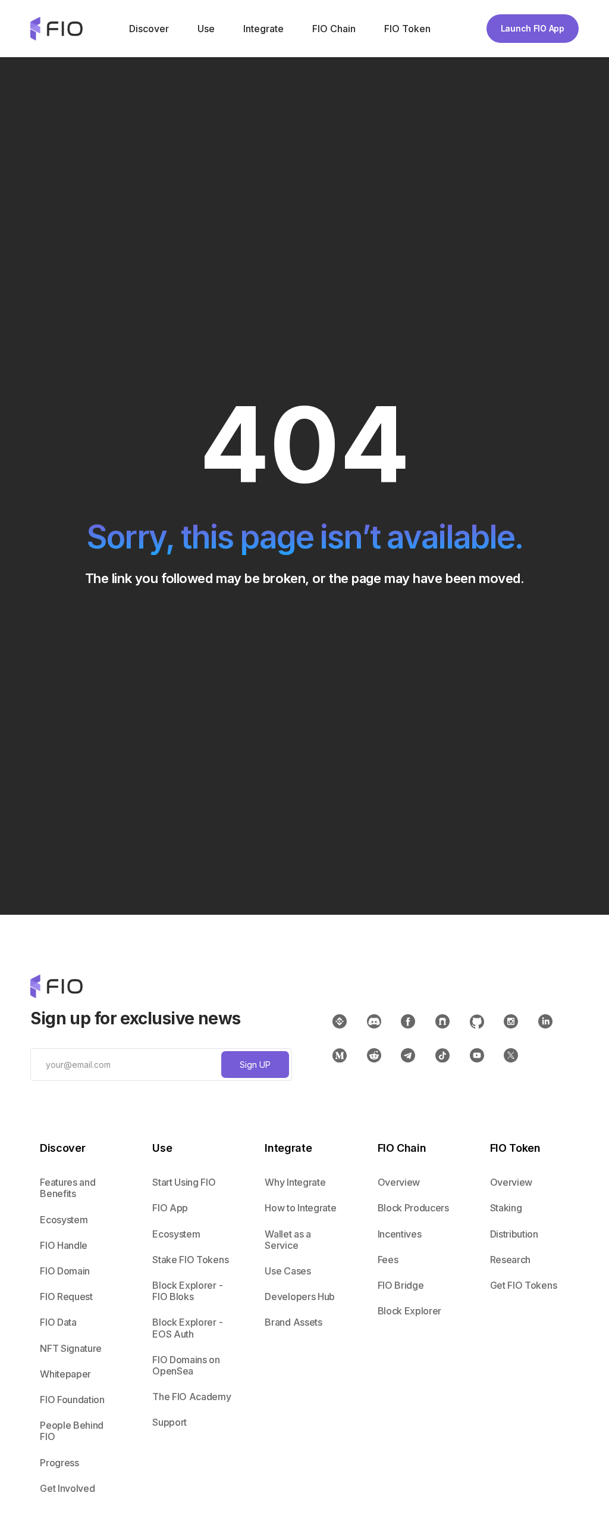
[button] (148, 28)
